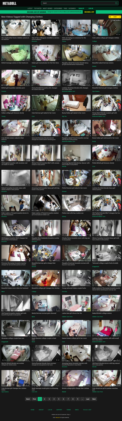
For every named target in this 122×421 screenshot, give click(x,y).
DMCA (77, 409)
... (82, 399)
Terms (69, 409)
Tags (65, 8)
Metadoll (12, 3)
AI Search (72, 8)
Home (32, 409)
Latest (30, 8)
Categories (58, 8)
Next (94, 399)
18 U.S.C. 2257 (87, 409)
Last (87, 399)
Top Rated (38, 8)
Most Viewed (47, 8)
